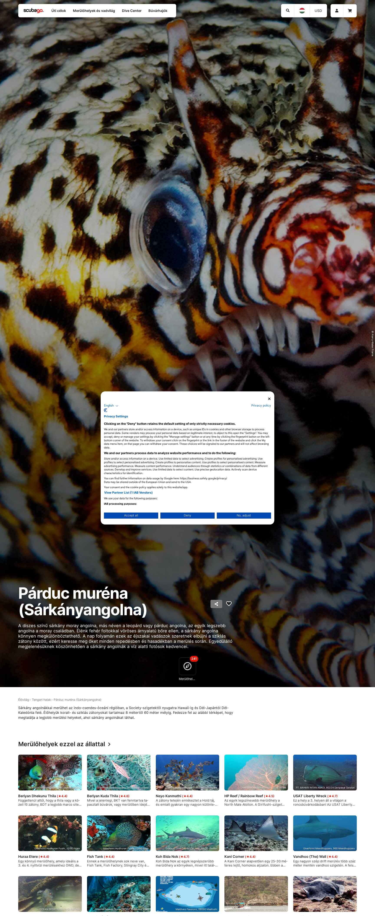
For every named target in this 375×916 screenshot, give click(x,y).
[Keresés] (287, 10)
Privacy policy (261, 405)
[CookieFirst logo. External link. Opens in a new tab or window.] (105, 410)
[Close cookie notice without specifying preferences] (269, 398)
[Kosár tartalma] (350, 10)
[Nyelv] (302, 10)
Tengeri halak (41, 699)
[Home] (34, 10)
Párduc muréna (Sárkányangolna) (77, 699)
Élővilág (23, 699)
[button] (111, 405)
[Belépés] (337, 10)
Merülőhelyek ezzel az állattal (61, 744)
